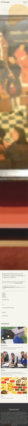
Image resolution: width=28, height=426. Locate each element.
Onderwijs (8, 307)
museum (4, 307)
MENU (25, 2)
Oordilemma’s (5, 315)
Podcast (12, 307)
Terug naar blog (5, 299)
